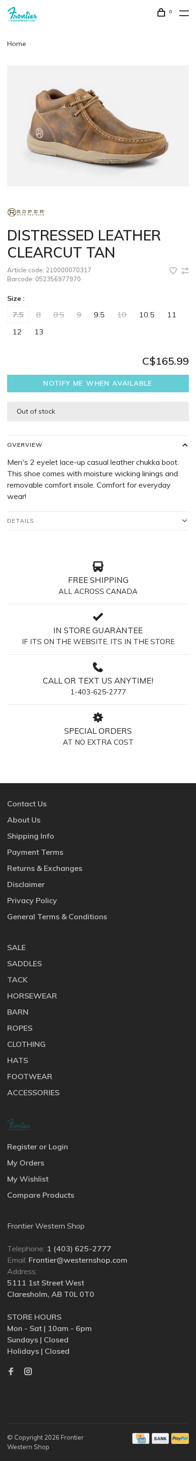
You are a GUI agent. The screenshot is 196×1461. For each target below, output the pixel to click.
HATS (17, 1060)
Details (20, 520)
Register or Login (37, 1146)
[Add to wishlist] (174, 271)
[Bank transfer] (160, 1441)
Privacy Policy (32, 900)
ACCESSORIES (33, 1092)
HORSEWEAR (32, 995)
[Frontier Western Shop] (18, 1124)
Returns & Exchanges (44, 868)
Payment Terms (35, 852)
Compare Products (40, 1195)
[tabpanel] (98, 125)
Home (16, 43)
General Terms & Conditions (57, 916)
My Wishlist (28, 1179)
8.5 (58, 314)
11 (171, 314)
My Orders (25, 1162)
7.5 (18, 314)
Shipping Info (30, 836)
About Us (23, 819)
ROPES (19, 1028)
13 (39, 331)
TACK (17, 979)
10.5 (147, 314)
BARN (18, 1012)
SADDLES (24, 963)
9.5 (99, 314)
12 (17, 331)
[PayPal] (180, 1441)
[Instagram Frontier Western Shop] (28, 1372)
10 (122, 314)
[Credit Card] (140, 1441)
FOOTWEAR (29, 1076)
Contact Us (27, 803)
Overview (24, 444)
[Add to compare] (185, 271)
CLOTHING (26, 1044)
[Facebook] (11, 1372)
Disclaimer (26, 884)
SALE (16, 947)
